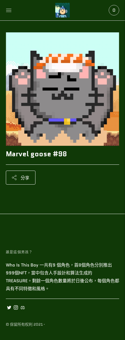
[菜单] (9, 10)
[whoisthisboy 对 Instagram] (16, 308)
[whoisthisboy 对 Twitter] (9, 308)
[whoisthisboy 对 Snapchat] (22, 308)
